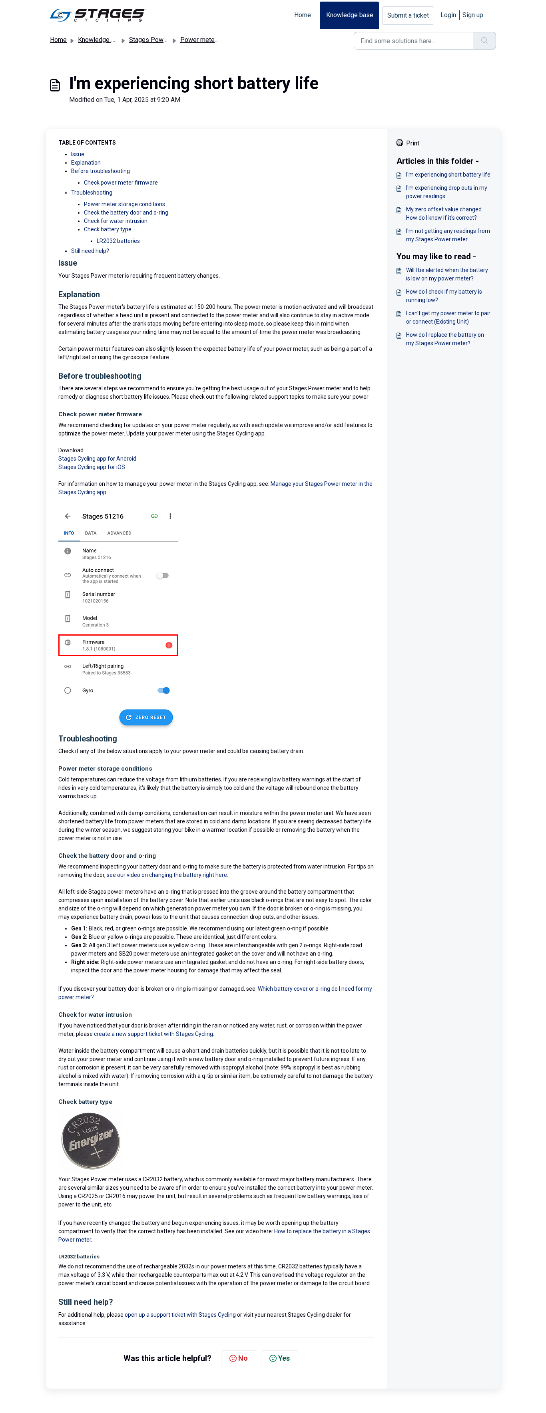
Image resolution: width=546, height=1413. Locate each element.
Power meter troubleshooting (221, 40)
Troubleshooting (91, 192)
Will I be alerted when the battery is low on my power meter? (447, 274)
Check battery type (108, 229)
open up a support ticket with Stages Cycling (180, 1315)
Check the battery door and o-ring (126, 212)
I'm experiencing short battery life (448, 174)
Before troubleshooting (100, 171)
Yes (284, 1358)
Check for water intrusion (115, 221)
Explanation (86, 162)
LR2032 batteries (118, 241)
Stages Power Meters (160, 40)
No (243, 1358)
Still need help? (90, 251)
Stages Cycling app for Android (97, 458)
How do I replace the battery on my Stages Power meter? (445, 339)
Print (412, 143)
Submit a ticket (408, 15)
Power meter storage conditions (124, 204)
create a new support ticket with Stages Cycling (153, 1034)
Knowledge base (349, 15)
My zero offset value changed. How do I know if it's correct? (444, 213)
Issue (77, 154)
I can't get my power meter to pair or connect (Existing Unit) (448, 317)
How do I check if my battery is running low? (444, 295)
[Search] (484, 41)
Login (448, 15)
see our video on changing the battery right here (167, 875)
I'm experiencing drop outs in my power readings (446, 192)
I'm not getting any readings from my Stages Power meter (448, 235)
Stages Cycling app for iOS (91, 467)
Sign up (472, 15)
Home (302, 15)
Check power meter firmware (121, 182)
